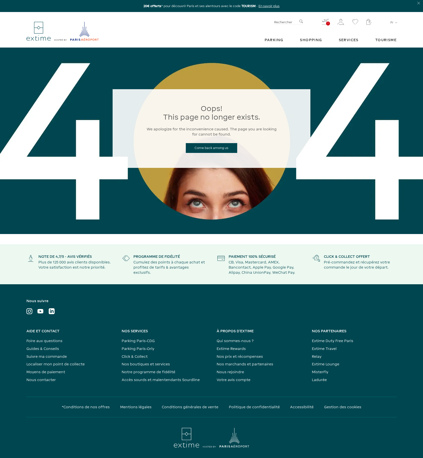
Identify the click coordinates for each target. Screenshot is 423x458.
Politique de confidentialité (254, 407)
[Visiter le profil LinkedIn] (52, 311)
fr (391, 22)
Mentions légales (136, 407)
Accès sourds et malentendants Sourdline (161, 380)
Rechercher (283, 22)
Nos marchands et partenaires (245, 364)
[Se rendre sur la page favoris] (355, 22)
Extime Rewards (231, 349)
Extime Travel (324, 349)
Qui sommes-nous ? (235, 341)
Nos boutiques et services (146, 364)
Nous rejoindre (230, 372)
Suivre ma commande (46, 356)
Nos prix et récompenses (240, 356)
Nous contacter (41, 380)
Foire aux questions (44, 341)
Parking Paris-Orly (138, 349)
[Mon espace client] (341, 22)
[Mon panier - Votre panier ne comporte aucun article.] (368, 22)
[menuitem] (274, 39)
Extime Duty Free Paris (332, 341)
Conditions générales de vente (190, 407)
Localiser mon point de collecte (55, 364)
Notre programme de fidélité (148, 372)
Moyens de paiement (45, 372)
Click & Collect (135, 356)
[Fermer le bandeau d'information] (418, 3)
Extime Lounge (325, 364)
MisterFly (320, 372)
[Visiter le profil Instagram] (29, 311)
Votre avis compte (233, 380)
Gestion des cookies (342, 407)
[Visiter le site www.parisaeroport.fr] (211, 437)
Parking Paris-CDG (138, 341)
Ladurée (319, 380)
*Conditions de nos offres (86, 407)
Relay (316, 356)
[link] (274, 39)
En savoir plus (269, 6)
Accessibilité (302, 407)
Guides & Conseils (42, 349)
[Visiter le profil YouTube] (40, 311)
